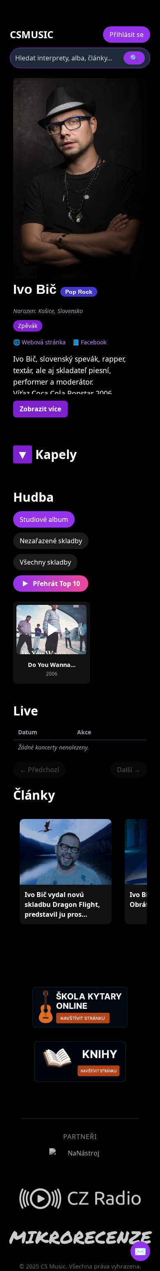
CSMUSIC (31, 34)
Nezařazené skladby (51, 540)
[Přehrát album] (52, 629)
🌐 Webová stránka (39, 342)
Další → (128, 769)
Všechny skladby (45, 562)
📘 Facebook (89, 342)
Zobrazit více (40, 408)
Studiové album (44, 519)
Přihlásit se (127, 34)
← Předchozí (39, 769)
